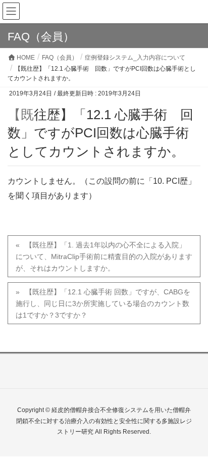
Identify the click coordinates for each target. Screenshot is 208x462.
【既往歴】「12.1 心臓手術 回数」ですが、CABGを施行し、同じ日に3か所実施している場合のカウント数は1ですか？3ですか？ (103, 303)
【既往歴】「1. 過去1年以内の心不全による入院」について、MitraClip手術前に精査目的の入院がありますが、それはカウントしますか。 (104, 256)
